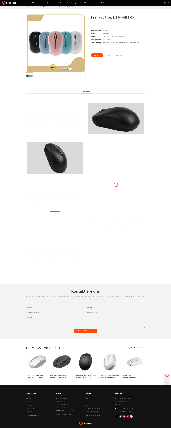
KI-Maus (47, 7)
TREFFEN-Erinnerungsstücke (65, 411)
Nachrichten (29, 412)
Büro (35, 7)
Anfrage (97, 55)
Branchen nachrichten (122, 401)
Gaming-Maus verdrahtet (93, 408)
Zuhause (28, 398)
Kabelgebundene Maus (93, 415)
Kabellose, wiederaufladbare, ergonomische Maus (131, 376)
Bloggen (117, 404)
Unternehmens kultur (62, 404)
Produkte (141, 348)
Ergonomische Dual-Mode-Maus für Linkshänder (109, 376)
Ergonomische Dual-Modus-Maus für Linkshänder (85, 376)
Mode (135, 348)
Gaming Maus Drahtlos (92, 412)
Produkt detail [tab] (85, 91)
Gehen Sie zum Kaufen (115, 55)
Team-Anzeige (60, 401)
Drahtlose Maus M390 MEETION (63, 7)
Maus (41, 7)
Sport (130, 348)
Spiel (87, 398)
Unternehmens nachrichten (123, 398)
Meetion (28, 7)
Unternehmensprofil (62, 398)
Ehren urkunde (60, 408)
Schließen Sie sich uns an (63, 414)
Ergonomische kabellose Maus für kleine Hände (35, 376)
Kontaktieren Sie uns (32, 415)
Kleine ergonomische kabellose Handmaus (58, 376)
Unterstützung (30, 408)
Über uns (29, 405)
